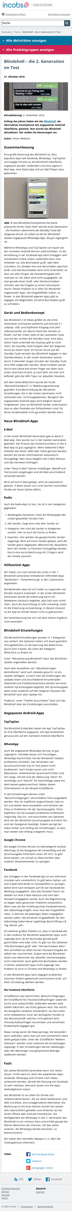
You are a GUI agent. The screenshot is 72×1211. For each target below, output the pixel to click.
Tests (17, 32)
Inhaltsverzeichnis (10, 1188)
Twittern (36, 1161)
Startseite (6, 32)
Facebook (56, 1179)
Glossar (5, 1191)
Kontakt (5, 1194)
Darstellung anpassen (59, 14)
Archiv (4, 1198)
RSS (21, 1179)
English (40, 1192)
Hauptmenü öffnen (15, 14)
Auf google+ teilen (42, 1168)
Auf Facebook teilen (43, 1154)
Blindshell (50, 121)
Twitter (37, 1179)
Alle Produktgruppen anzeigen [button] (30, 50)
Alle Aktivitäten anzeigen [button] (26, 40)
